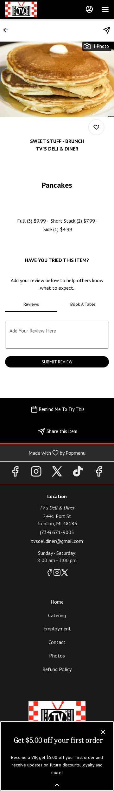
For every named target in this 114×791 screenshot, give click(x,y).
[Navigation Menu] (105, 9)
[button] (7, 30)
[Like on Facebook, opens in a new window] (15, 473)
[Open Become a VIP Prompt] (57, 785)
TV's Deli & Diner (57, 715)
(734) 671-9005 (57, 532)
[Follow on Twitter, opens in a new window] (57, 473)
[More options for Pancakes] (96, 127)
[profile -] (89, 9)
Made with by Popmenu (45, 452)
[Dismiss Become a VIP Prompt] (103, 732)
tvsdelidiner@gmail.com (57, 541)
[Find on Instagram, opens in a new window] (36, 473)
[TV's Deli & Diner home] (33, 9)
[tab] (31, 304)
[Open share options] (106, 30)
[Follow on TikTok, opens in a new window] (78, 473)
